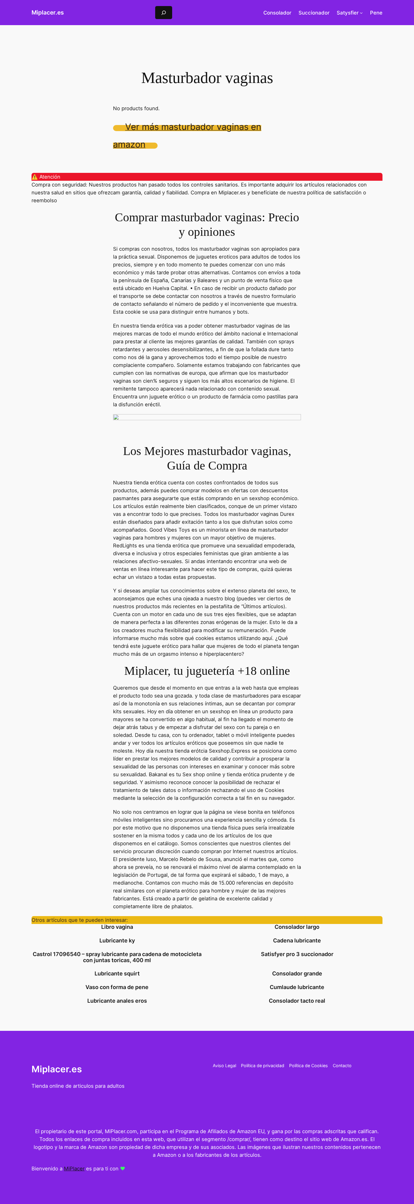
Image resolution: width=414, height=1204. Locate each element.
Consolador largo (297, 927)
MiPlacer (74, 1169)
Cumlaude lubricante (297, 987)
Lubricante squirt (117, 974)
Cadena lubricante (297, 941)
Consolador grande (297, 974)
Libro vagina (117, 927)
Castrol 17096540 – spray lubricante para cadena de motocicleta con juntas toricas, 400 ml (117, 957)
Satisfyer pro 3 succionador (297, 954)
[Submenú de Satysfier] (361, 12)
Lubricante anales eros (117, 1001)
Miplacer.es (48, 12)
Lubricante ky (117, 941)
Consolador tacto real (297, 1001)
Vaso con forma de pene (117, 987)
